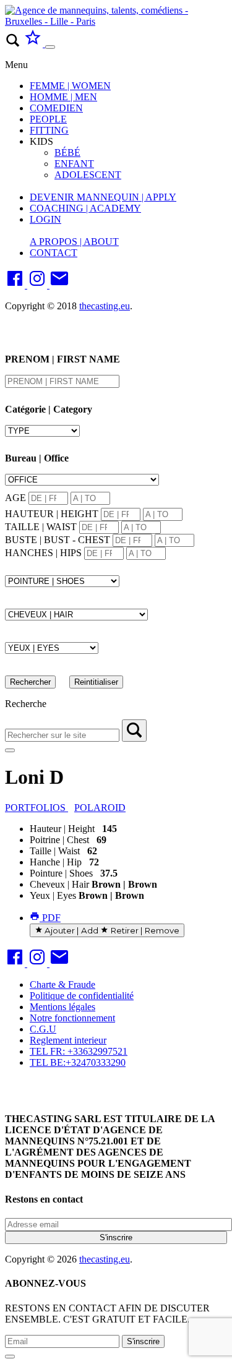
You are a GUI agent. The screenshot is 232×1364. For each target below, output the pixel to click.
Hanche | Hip (56, 862)
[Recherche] (134, 730)
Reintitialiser (96, 682)
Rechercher (30, 682)
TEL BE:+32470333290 (78, 1062)
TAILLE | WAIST (41, 526)
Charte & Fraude (62, 984)
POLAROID (100, 807)
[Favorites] (34, 43)
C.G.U (43, 1029)
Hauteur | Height (62, 828)
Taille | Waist (55, 851)
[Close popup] (10, 1356)
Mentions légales (62, 1007)
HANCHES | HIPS (43, 552)
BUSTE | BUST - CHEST (57, 539)
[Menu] (50, 47)
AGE (15, 497)
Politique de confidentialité (82, 995)
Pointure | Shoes (61, 873)
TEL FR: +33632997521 (78, 1051)
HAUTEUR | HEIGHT (51, 513)
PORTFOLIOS (36, 807)
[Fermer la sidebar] (10, 750)
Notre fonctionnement (72, 1018)
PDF (50, 917)
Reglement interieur (68, 1040)
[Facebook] (16, 285)
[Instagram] (38, 285)
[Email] (59, 285)
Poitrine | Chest (59, 839)
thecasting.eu (104, 306)
